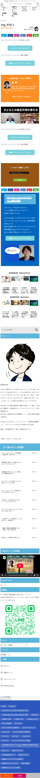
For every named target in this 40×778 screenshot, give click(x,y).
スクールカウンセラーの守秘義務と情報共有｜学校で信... (11, 454)
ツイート (3, 585)
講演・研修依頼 (25, 763)
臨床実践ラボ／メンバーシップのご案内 (10, 767)
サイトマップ (5, 736)
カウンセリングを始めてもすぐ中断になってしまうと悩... (11, 482)
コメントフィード (10, 679)
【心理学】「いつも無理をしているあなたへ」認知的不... (12, 519)
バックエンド (15, 736)
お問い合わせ (35, 714)
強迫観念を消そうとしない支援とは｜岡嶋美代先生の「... (11, 472)
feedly (20, 180)
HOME (3, 706)
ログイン (7, 666)
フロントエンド (26, 736)
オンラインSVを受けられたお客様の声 (10, 727)
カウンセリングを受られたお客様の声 (21, 732)
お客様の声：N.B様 (6, 719)
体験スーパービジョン (17, 750)
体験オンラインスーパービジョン (20, 63)
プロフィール (4, 9)
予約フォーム (5, 750)
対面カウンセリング (14, 9)
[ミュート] (35, 575)
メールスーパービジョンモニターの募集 (21, 740)
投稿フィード (8, 672)
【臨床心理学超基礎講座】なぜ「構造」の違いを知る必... (11, 529)
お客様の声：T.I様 (19, 719)
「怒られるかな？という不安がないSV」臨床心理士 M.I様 (14, 710)
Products (12, 706)
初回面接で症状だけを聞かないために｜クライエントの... (11, 463)
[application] (20, 565)
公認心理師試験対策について (8, 754)
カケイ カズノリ (28, 29)
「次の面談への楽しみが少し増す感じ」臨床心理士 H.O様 (14, 714)
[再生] (2, 575)
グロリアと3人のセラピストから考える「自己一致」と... (12, 510)
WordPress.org (9, 686)
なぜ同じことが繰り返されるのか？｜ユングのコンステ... (11, 501)
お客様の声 (4, 14)
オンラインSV (34, 9)
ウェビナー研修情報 (14, 14)
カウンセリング (5, 732)
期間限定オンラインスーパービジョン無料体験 (12, 759)
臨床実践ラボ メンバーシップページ (9, 763)
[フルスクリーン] (38, 575)
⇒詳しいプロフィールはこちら (10, 439)
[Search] (36, 330)
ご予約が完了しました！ (32, 719)
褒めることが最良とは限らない (11, 537)
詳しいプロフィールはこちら (22, 97)
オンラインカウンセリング (24, 9)
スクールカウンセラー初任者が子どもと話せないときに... (11, 491)
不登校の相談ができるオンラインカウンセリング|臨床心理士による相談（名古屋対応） (20, 745)
